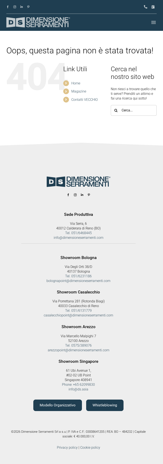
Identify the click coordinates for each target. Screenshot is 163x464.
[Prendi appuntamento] (153, 6)
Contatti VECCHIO (84, 100)
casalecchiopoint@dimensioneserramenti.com (78, 315)
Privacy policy (67, 447)
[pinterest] (28, 7)
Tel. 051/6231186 (78, 276)
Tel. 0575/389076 (78, 345)
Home (75, 83)
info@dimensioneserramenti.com (78, 238)
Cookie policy (90, 447)
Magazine (78, 91)
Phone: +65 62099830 (78, 385)
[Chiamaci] (145, 6)
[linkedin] (21, 7)
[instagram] (14, 7)
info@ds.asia (78, 389)
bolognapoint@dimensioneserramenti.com (78, 281)
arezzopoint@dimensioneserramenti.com (78, 350)
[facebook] (7, 7)
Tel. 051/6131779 (78, 311)
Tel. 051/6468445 (78, 233)
